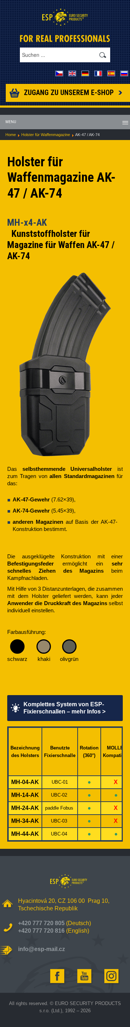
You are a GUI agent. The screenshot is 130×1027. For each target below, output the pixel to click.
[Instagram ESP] (112, 976)
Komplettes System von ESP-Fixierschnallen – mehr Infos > (64, 708)
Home (10, 134)
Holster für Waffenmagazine (45, 134)
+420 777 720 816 (41, 931)
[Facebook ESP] (58, 976)
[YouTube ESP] (85, 976)
